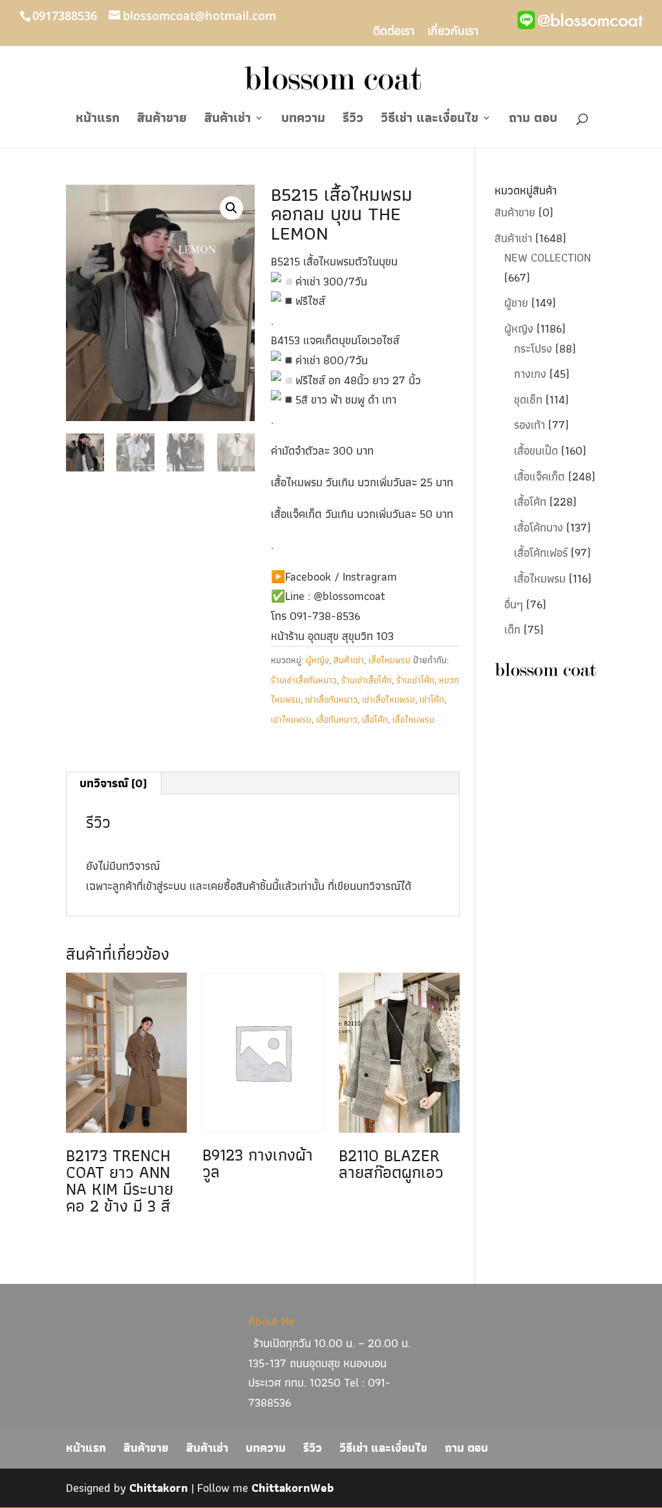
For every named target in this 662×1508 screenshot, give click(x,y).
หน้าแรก (98, 120)
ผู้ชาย (516, 302)
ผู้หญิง (317, 660)
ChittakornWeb (292, 1487)
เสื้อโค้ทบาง (538, 527)
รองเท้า (529, 424)
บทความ (303, 120)
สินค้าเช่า (227, 120)
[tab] (113, 783)
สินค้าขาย (162, 120)
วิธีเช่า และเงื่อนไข (429, 120)
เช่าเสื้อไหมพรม (388, 699)
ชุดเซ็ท (528, 399)
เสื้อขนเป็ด (536, 450)
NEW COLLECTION (547, 257)
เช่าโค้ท (432, 699)
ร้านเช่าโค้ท (415, 680)
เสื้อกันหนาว (337, 719)
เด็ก (512, 629)
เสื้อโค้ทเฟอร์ (541, 552)
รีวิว (353, 120)
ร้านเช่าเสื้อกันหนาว (304, 680)
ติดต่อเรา (393, 33)
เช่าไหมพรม (291, 719)
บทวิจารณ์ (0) (113, 783)
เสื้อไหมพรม (389, 660)
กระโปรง (533, 348)
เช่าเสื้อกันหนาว (331, 699)
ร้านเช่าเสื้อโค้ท (366, 680)
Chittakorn (158, 1487)
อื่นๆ (513, 604)
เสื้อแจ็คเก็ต (539, 476)
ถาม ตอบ (533, 120)
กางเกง (530, 373)
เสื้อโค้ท (375, 719)
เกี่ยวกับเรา (452, 33)
